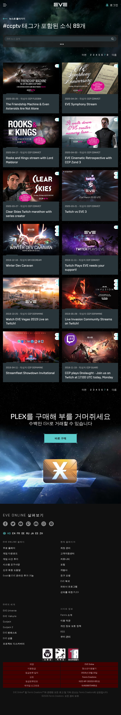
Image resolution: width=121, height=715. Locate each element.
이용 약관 (65, 620)
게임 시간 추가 (10, 559)
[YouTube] (20, 523)
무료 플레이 (9, 548)
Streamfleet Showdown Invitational (30, 373)
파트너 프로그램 (68, 586)
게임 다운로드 (10, 553)
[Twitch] (28, 523)
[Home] (60, 7)
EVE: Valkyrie (10, 616)
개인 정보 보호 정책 (70, 626)
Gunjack (7, 621)
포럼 (62, 564)
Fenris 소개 (66, 615)
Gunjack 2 (8, 627)
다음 (114, 54)
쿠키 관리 (65, 636)
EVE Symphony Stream (81, 104)
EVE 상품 (7, 638)
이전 (84, 54)
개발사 (63, 570)
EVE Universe (10, 610)
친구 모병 (65, 575)
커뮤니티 (65, 559)
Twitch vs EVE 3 (76, 211)
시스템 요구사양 (11, 564)
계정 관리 (65, 548)
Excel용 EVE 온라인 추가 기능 (18, 575)
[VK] (51, 523)
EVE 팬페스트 (10, 632)
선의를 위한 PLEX (69, 592)
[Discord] (36, 523)
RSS (62, 631)
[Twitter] (13, 523)
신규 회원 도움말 (12, 570)
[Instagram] (43, 523)
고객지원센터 (67, 553)
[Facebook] (5, 523)
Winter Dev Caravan (19, 265)
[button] (112, 5)
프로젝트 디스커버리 (14, 643)
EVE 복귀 (65, 581)
